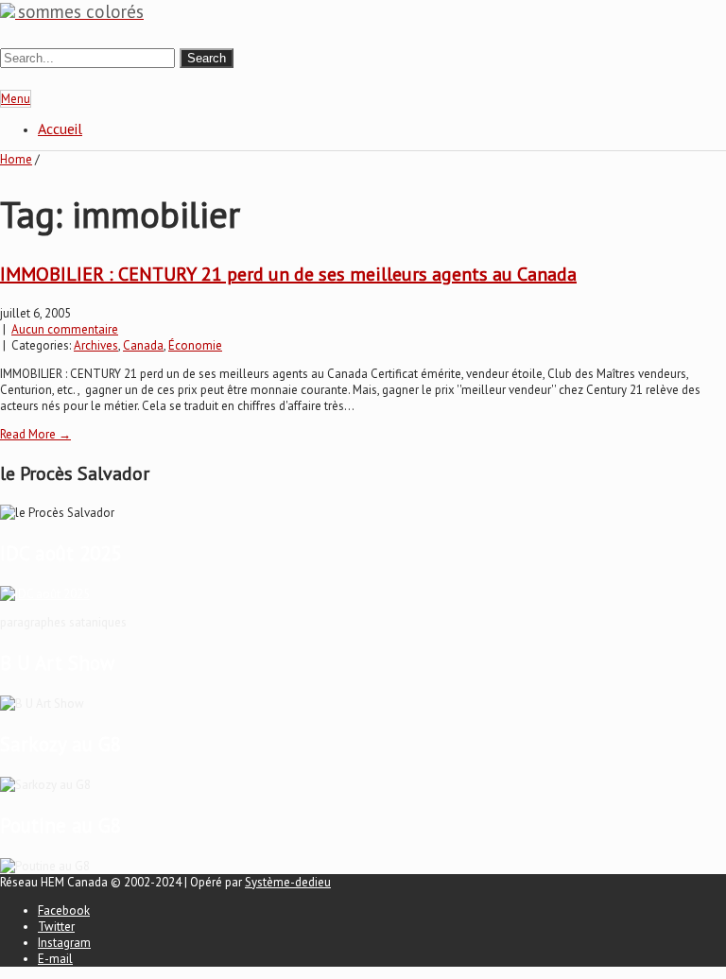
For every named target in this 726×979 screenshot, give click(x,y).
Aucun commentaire (64, 329)
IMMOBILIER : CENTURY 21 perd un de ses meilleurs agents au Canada (288, 274)
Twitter (56, 927)
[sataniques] (45, 594)
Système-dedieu (288, 882)
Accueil (60, 128)
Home (16, 159)
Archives (96, 345)
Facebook (64, 910)
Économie (195, 345)
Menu (15, 99)
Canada (143, 345)
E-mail (55, 959)
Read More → (35, 434)
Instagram (64, 943)
